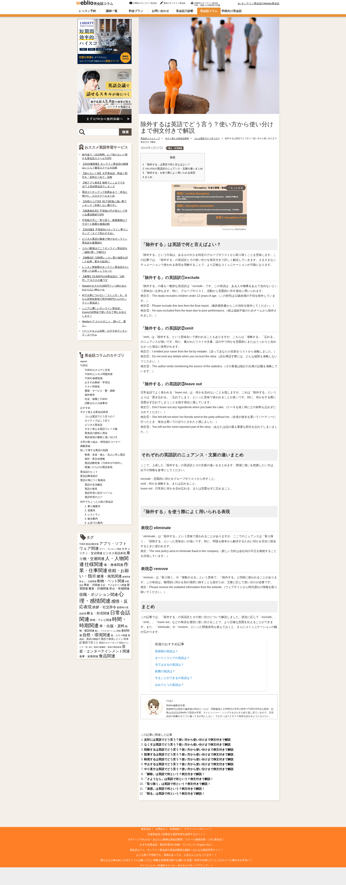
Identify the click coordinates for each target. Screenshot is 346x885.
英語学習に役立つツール (98, 492)
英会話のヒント (89, 471)
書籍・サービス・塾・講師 (100, 390)
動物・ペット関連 (111, 581)
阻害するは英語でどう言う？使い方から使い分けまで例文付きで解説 (189, 754)
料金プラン (136, 10)
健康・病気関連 (109, 576)
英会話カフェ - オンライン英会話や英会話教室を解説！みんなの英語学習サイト (175, 849)
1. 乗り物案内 (92, 506)
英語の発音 (91, 488)
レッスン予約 (87, 10)
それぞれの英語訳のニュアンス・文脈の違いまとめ (173, 168)
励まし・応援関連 (88, 581)
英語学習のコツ (93, 497)
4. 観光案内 (91, 518)
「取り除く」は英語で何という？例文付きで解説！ (177, 783)
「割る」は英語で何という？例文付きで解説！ (174, 793)
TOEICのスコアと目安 (97, 369)
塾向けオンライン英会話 (174, 3)
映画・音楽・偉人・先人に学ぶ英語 (105, 454)
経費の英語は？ (165, 671)
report (83, 361)
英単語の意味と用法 (96, 433)
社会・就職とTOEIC (96, 399)
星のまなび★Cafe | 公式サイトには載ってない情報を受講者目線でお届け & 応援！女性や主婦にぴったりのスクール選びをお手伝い (175, 860)
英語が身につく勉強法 (92, 480)
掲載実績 (85, 446)
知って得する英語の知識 (94, 450)
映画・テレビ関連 (101, 620)
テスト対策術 (92, 386)
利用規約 (175, 828)
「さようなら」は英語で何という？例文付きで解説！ (178, 778)
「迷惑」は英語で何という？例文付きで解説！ (174, 788)
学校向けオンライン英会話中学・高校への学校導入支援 (207, 4)
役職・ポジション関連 (98, 594)
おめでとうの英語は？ (169, 684)
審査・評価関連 (98, 588)
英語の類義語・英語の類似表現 (107, 647)
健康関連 (126, 577)
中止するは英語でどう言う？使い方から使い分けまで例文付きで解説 (189, 764)
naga (169, 700)
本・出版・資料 (112, 626)
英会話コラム (103, 3)
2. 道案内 (90, 510)
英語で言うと (90, 642)
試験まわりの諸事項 (96, 403)
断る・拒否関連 (175, 148)
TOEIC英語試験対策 (89, 544)
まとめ (147, 177)
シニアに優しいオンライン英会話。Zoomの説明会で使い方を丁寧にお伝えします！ (104, 312)
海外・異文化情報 (95, 458)
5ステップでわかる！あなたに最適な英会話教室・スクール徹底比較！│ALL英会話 (175, 839)
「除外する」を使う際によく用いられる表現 (169, 172)
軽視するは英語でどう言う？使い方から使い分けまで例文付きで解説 (189, 759)
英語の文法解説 (93, 484)
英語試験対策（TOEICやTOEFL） (104, 463)
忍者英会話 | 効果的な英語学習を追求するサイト (175, 834)
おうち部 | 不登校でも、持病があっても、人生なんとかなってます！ (175, 854)
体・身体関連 (113, 565)
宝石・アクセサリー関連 (113, 585)
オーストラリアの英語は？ (172, 657)
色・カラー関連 (119, 635)
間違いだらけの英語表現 (98, 467)
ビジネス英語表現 (114, 553)
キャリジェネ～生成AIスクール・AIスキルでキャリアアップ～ (175, 865)
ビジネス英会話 (93, 424)
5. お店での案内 (94, 522)
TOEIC (84, 365)
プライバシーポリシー (196, 828)
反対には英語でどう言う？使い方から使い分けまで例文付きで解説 (187, 739)
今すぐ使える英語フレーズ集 (101, 428)
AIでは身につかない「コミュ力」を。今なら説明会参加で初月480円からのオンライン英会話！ (104, 299)
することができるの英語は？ (173, 677)
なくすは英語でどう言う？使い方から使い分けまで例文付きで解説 (187, 744)
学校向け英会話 (231, 10)
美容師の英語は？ (166, 651)
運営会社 (146, 828)
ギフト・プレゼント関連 (110, 549)
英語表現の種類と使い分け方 (101, 437)
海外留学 (90, 394)
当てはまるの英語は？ (169, 664)
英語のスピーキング (109, 642)
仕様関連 (94, 564)
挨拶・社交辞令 (104, 607)
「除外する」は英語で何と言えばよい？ (166, 164)
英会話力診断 (184, 10)
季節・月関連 (92, 584)
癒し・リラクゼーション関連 (108, 631)
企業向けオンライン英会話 (145, 3)
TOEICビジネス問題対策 (99, 374)
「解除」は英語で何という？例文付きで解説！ (174, 774)
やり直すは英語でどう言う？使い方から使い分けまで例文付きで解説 (189, 769)
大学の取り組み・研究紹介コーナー (100, 441)
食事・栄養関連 (88, 656)
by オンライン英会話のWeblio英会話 (258, 3)
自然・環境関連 (96, 635)
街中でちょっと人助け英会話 (96, 501)
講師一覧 (111, 10)
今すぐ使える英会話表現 (177, 138)
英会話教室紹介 (89, 475)
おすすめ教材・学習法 (97, 382)
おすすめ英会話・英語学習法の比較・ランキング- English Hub (175, 844)
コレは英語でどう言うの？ (207, 138)
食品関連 (107, 656)
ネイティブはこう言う (97, 420)
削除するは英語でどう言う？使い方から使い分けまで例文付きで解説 (189, 749)
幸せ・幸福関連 (119, 588)
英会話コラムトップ (150, 138)
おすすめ (85, 407)
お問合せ (160, 828)
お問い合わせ (160, 10)
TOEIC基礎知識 (94, 378)
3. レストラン (92, 514)
